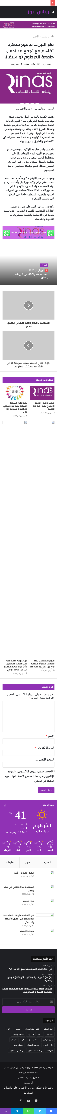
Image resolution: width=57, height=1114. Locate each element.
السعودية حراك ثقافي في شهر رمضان (31, 276)
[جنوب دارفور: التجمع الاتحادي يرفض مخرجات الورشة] (42, 393)
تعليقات (10, 862)
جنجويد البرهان (27, 931)
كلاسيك (14, 1040)
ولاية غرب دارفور (16, 1050)
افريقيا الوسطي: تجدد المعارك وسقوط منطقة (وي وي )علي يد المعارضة (42, 664)
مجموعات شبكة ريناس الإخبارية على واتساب (28, 1087)
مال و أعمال (48, 1045)
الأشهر (28, 862)
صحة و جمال (33, 1040)
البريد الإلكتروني (44, 747)
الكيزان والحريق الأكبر (24, 873)
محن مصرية (28, 901)
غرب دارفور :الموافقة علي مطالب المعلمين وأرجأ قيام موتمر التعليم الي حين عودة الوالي (15, 665)
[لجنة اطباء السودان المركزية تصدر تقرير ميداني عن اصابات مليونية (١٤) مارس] (15, 393)
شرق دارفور (48, 1040)
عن (23, 1040)
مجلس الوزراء (33, 1045)
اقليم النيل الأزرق (32, 1029)
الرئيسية (46, 36)
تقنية (40, 1034)
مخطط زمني (18, 1045)
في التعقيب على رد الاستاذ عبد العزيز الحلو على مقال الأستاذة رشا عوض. (18, 918)
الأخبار (35, 36)
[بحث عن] (53, 13)
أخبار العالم (48, 1029)
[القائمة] (4, 13)
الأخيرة (47, 862)
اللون (8, 1029)
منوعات (50, 1050)
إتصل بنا (28, 1092)
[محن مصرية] (45, 905)
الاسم (50, 735)
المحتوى (49, 1034)
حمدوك (31, 1034)
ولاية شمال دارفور (35, 1050)
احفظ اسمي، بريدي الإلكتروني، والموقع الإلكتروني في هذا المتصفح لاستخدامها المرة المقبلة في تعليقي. (30, 776)
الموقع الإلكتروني (45, 759)
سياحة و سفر (18, 1034)
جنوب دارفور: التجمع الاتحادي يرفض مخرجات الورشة (43, 406)
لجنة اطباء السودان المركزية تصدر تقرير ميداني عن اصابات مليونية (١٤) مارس (15, 407)
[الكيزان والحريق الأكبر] (45, 877)
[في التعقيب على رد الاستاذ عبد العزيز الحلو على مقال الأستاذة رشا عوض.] (45, 919)
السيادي (18, 1029)
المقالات (44, 265)
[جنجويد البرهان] (45, 935)
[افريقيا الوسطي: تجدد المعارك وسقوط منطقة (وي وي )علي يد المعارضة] (42, 539)
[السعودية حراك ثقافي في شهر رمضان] (45, 891)
